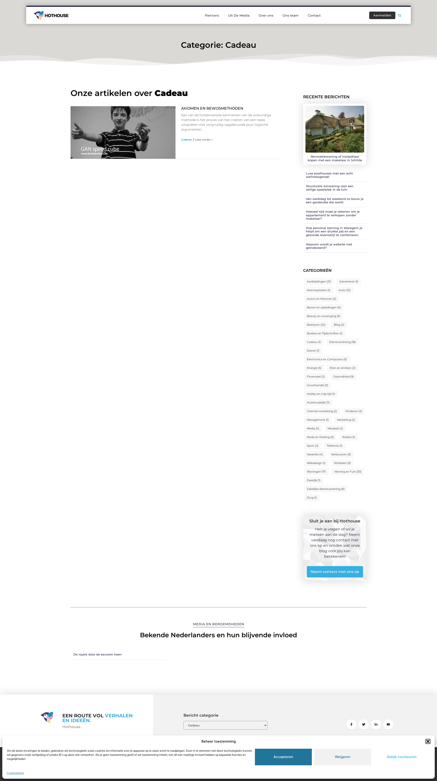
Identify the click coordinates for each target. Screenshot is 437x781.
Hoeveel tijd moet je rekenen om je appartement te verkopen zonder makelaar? (333, 215)
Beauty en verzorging (323, 316)
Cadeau (186, 139)
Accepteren (283, 757)
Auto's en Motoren (321, 298)
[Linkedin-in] (376, 724)
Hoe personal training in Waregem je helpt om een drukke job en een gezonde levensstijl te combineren (334, 231)
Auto (345, 290)
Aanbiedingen (319, 281)
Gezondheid (343, 376)
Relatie (348, 437)
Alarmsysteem (318, 290)
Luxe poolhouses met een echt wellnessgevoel (329, 175)
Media (313, 428)
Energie (314, 368)
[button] (428, 741)
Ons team (290, 15)
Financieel (316, 376)
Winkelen (342, 463)
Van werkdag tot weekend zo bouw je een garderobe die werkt (334, 200)
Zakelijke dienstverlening (326, 489)
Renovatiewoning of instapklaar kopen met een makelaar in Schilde (335, 158)
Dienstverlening (342, 342)
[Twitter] (364, 724)
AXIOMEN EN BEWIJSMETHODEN (212, 108)
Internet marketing (322, 411)
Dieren (313, 350)
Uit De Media (238, 15)
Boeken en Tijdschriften (324, 333)
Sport (312, 445)
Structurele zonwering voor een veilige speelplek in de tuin (329, 187)
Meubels (335, 428)
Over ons (266, 15)
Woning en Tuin (347, 471)
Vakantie (315, 454)
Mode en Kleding (320, 437)
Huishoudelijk (318, 402)
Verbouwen (341, 454)
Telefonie (334, 445)
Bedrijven (316, 324)
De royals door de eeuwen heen (97, 654)
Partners (212, 15)
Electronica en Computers (327, 359)
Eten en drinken (343, 368)
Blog (339, 324)
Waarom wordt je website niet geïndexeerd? (329, 246)
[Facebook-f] (351, 724)
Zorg (312, 497)
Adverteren (348, 281)
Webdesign (316, 463)
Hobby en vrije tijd (321, 394)
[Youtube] (388, 724)
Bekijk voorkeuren (402, 757)
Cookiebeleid (15, 773)
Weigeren (343, 757)
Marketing (346, 419)
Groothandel (317, 385)
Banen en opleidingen (324, 307)
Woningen (316, 471)
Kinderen (354, 411)
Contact (314, 15)
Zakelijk (313, 480)
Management (318, 419)
